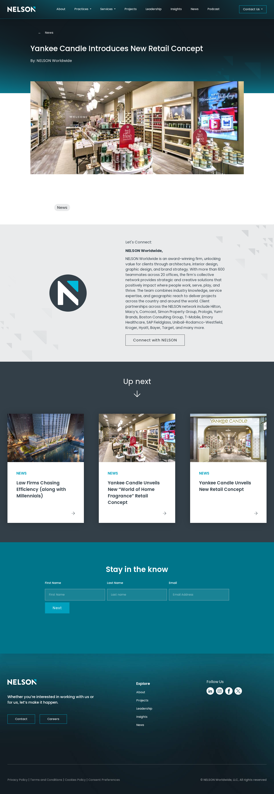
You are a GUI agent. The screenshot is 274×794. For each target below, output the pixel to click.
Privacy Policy (17, 780)
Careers (53, 719)
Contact (21, 719)
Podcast (213, 9)
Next (57, 607)
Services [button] (106, 9)
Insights (176, 9)
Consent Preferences (104, 780)
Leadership (154, 9)
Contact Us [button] (251, 9)
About (60, 9)
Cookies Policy (75, 780)
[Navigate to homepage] (21, 9)
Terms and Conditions (46, 780)
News (195, 9)
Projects (131, 9)
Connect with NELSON (155, 340)
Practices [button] (81, 9)
